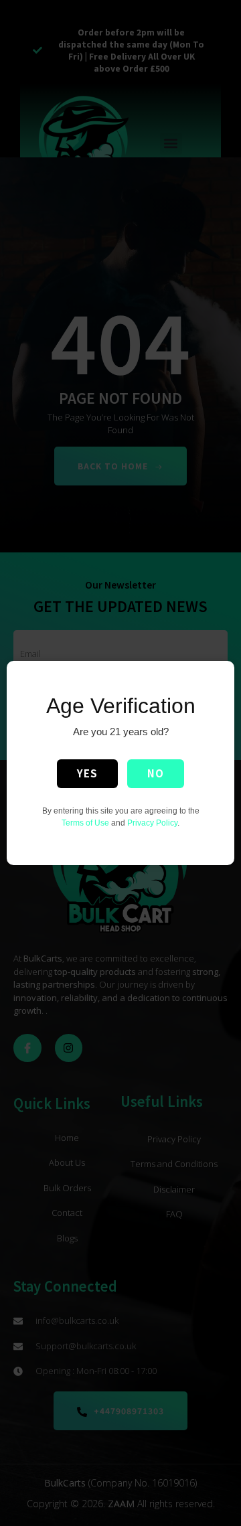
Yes (87, 773)
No (155, 773)
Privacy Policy (152, 823)
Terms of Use (85, 823)
